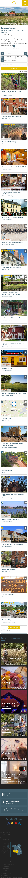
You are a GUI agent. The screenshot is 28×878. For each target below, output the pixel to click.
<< (2, 630)
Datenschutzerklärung (9, 864)
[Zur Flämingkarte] (12, 850)
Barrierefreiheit (7, 868)
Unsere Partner (7, 873)
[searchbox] (12, 53)
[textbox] (10, 61)
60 (7, 630)
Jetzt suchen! (14, 68)
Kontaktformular (7, 862)
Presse (4, 860)
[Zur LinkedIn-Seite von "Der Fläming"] (20, 824)
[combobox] (14, 53)
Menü (25, 4)
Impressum (6, 866)
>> (10, 630)
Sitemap (5, 870)
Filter (18, 627)
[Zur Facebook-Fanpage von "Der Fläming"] (8, 824)
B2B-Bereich (6, 875)
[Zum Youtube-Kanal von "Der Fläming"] (16, 824)
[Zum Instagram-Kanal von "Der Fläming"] (12, 824)
